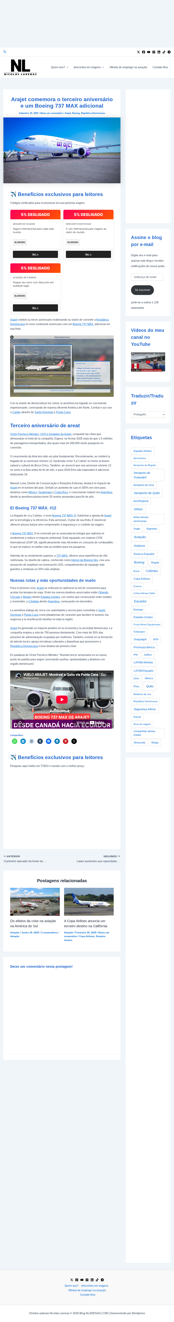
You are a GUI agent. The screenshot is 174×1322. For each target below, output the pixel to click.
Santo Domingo (43, 412)
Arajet (68, 113)
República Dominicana (93, 113)
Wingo (154, 742)
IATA (155, 639)
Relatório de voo (142, 694)
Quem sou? (58, 67)
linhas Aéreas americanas (141, 519)
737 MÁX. (62, 555)
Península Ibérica (144, 647)
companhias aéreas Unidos (144, 733)
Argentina (106, 492)
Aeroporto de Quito (147, 493)
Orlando (103, 592)
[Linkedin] (158, 52)
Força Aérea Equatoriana (146, 624)
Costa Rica (61, 492)
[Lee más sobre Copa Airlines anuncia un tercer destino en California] (89, 901)
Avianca (139, 545)
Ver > (35, 254)
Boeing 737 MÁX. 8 (64, 515)
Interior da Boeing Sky (84, 560)
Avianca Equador (144, 554)
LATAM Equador (144, 670)
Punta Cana (63, 412)
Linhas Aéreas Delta (144, 593)
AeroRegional (140, 501)
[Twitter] (138, 52)
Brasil (136, 571)
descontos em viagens (87, 67)
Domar (137, 717)
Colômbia (152, 571)
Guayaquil (140, 639)
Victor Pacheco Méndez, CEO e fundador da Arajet (40, 434)
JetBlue (148, 654)
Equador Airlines (143, 451)
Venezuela (139, 742)
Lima (136, 678)
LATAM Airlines (143, 662)
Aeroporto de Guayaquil (142, 475)
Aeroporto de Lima (143, 485)
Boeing (76, 113)
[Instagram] (153, 52)
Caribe (16, 412)
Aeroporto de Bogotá (144, 465)
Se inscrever (142, 290)
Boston (27, 597)
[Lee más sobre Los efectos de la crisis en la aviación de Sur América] (35, 901)
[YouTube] (148, 52)
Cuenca (137, 586)
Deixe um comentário (51, 113)
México (32, 492)
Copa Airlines (87, 936)
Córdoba (33, 601)
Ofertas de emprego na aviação (128, 67)
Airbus (138, 509)
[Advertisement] (87, 24)
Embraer (138, 609)
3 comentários (49, 932)
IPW (135, 654)
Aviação (14, 932)
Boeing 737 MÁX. (83, 324)
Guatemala (45, 492)
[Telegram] (169, 52)
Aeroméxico (139, 458)
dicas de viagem (142, 724)
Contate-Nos (160, 67)
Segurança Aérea (144, 709)
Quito (149, 686)
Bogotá (155, 562)
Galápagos (139, 631)
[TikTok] (164, 52)
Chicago (15, 597)
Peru (136, 686)
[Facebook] (143, 52)
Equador (140, 601)
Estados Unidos (50, 597)
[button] (4, 52)
